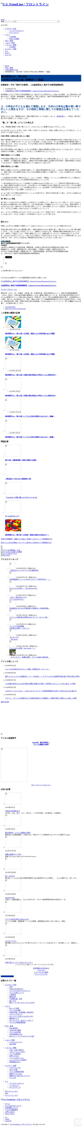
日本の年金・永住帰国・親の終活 (21, 1012)
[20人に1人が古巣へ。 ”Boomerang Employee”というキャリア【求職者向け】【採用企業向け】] (12, 586)
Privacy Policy (10, 1114)
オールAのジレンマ (12, 516)
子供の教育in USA (11, 70)
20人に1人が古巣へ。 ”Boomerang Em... (23, 588)
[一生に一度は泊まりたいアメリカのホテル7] (12, 595)
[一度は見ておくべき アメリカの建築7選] (12, 568)
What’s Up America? (16, 989)
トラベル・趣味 (10, 45)
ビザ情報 (12, 37)
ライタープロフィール (9, 289)
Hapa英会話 (13, 1028)
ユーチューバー (10, 941)
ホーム (7, 1104)
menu (3, 19)
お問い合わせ (10, 1112)
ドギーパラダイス (15, 1014)
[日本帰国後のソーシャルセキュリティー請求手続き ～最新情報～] (12, 577)
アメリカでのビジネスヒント (19, 990)
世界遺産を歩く (15, 1062)
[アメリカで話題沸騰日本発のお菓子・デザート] (12, 624)
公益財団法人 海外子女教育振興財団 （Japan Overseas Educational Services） (32, 91)
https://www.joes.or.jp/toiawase (15, 308)
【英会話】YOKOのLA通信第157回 (18, 479)
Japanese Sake (10, 897)
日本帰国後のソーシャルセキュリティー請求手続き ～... (30, 579)
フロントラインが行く (17, 1052)
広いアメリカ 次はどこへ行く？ (21, 1020)
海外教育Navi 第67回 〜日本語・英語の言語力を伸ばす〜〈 (27, 535)
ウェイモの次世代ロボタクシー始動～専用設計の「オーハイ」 (27, 669)
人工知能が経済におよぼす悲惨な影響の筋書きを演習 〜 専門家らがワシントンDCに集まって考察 (40, 684)
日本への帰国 (14, 39)
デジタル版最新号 (11, 1110)
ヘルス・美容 (10, 43)
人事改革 (12, 995)
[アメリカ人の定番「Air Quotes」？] (12, 646)
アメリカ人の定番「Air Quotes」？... (22, 648)
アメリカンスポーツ (16, 1083)
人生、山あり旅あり (16, 1050)
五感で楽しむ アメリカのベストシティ (19, 962)
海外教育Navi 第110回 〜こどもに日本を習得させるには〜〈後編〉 (30, 416)
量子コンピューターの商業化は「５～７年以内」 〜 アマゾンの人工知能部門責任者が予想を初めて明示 (42, 676)
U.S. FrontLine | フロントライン (21, 1124)
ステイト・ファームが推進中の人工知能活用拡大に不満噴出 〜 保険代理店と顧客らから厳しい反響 (40, 698)
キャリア (8, 55)
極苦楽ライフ (14, 1018)
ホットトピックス (11, 1095)
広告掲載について (11, 1108)
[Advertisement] (40, 13)
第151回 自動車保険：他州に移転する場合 (21, 460)
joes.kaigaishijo (10, 307)
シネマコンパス (15, 1067)
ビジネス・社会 (10, 28)
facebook (8, 1121)
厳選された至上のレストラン (19, 1076)
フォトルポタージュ (16, 1058)
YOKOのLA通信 (15, 1030)
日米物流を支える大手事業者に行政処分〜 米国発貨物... (29, 608)
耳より (7, 53)
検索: (2, 21)
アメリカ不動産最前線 (17, 1022)
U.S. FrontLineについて (13, 1106)
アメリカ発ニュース (16, 993)
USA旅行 (12, 47)
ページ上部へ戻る (7, 976)
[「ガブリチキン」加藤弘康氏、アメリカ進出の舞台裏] (12, 655)
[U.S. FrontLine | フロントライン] (25, 4)
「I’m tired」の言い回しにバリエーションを (21, 497)
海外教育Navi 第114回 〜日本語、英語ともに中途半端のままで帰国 (30, 333)
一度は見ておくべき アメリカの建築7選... (24, 570)
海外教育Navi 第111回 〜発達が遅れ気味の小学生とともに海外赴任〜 (30, 395)
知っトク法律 (14, 1008)
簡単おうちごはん (15, 1074)
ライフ (7, 35)
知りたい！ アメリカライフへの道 (21, 1036)
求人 (6, 1093)
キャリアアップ (15, 1087)
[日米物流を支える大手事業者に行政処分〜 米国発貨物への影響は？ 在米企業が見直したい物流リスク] (12, 606)
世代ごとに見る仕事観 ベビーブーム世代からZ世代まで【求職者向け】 (26, 542)
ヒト (6, 51)
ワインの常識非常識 (16, 1072)
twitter (7, 1119)
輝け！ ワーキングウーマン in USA (21, 1002)
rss (6, 1117)
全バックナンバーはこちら (41, 785)
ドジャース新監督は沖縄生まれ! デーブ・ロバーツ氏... (28, 617)
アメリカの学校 (15, 1032)
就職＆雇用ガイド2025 (13, 854)
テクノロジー (14, 33)
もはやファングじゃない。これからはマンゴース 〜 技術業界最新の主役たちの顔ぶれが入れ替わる (40, 691)
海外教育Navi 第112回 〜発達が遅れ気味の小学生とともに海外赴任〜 (30, 375)
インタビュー (14, 1085)
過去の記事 (5, 702)
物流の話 (12, 997)
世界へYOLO (14, 1056)
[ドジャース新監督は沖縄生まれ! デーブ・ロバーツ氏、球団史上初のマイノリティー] (12, 615)
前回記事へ (61, 116)
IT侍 (10, 987)
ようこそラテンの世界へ (18, 1060)
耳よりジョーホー (11, 1091)
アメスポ (12, 1078)
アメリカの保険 (15, 1010)
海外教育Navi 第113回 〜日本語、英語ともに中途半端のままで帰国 (30, 354)
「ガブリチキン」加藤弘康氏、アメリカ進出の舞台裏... (29, 657)
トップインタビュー (16, 31)
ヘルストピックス (15, 1042)
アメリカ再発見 (15, 1054)
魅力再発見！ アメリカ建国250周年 (18, 833)
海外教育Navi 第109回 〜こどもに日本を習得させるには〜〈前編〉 (30, 437)
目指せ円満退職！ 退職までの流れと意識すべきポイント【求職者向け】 (27, 539)
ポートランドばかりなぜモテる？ (21, 1016)
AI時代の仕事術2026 (12, 811)
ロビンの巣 (13, 1070)
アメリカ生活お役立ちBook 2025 (17, 919)
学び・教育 (9, 41)
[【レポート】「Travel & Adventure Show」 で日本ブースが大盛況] (12, 635)
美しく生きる (10, 876)
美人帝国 (12, 1044)
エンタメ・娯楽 (10, 49)
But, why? (12, 1001)
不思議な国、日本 (15, 999)
